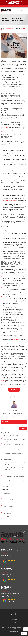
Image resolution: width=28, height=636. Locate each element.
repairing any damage (16, 339)
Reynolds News (7, 513)
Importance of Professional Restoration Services (13, 86)
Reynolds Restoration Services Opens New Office (14, 453)
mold (11, 197)
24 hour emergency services (14, 2)
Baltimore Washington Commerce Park (10, 595)
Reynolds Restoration (9, 517)
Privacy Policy (14, 624)
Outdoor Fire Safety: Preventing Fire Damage (14, 476)
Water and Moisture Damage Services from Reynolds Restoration (14, 88)
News (5, 510)
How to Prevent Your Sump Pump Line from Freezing (14, 440)
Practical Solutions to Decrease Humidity (11, 82)
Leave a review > (11, 562)
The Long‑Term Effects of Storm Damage (13, 473)
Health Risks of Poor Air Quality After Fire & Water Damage (14, 463)
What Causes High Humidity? (9, 79)
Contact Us (14, 5)
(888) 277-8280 (19, 383)
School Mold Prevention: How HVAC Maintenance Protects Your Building (12, 448)
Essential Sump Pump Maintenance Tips (13, 444)
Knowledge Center (8, 506)
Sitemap (14, 622)
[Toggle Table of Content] (23, 75)
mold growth (16, 112)
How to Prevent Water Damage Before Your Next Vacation (14, 468)
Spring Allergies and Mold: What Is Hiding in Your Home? (14, 480)
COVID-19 (6, 496)
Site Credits (14, 619)
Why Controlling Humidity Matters (10, 77)
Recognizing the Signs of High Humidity (11, 81)
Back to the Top (14, 631)
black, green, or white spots (9, 200)
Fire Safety (6, 503)
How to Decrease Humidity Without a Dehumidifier (14, 84)
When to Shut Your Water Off (10, 436)
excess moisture (4, 341)
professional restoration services (14, 369)
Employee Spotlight (8, 499)
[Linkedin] (9, 422)
